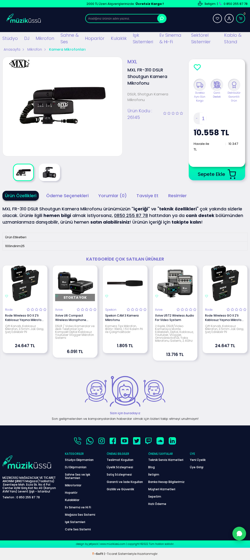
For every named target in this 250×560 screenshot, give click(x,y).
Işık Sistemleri (143, 38)
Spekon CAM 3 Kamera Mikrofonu (122, 317)
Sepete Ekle (211, 174)
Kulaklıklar (72, 500)
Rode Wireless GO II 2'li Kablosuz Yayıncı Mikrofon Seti (24, 317)
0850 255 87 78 (131, 215)
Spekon (110, 309)
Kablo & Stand (232, 38)
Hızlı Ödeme (157, 504)
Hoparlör (94, 38)
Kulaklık (119, 38)
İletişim (210, 3)
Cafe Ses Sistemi (78, 529)
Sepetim (154, 496)
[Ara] (161, 18)
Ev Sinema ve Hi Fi (78, 507)
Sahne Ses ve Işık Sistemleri (77, 476)
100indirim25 (15, 246)
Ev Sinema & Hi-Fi (170, 38)
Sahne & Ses (70, 38)
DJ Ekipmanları (75, 467)
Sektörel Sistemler (201, 38)
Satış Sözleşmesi (119, 474)
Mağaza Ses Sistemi (80, 515)
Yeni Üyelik (198, 460)
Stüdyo (10, 38)
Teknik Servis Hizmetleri (165, 460)
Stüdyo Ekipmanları (79, 460)
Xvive (59, 309)
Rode (9, 309)
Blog (151, 467)
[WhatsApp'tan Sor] (239, 533)
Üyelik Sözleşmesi (120, 467)
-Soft (98, 554)
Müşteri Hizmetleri (161, 489)
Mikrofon (45, 38)
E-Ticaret (110, 554)
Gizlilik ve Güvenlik (120, 489)
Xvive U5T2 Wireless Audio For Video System (174, 317)
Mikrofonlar (73, 485)
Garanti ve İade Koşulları (125, 482)
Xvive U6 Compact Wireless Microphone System (70, 317)
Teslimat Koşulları (120, 460)
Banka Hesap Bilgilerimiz (166, 482)
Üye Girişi (196, 467)
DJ (27, 38)
